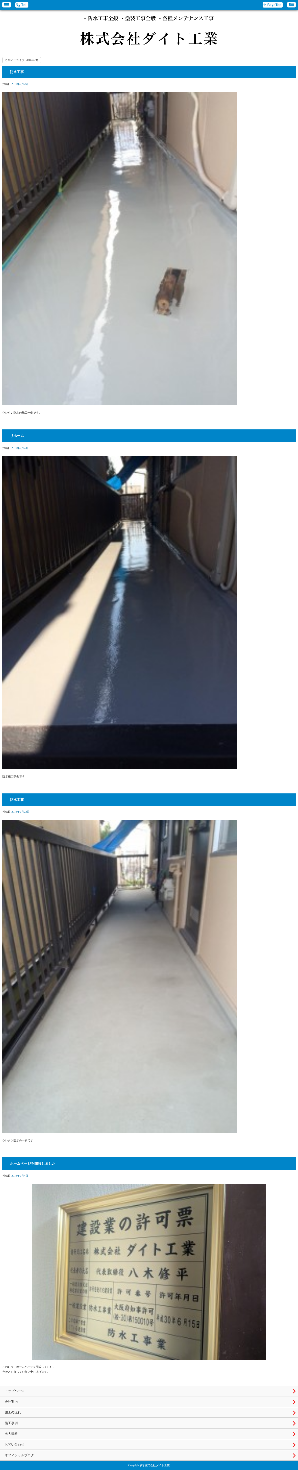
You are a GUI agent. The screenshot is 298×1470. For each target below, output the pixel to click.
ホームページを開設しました (32, 1163)
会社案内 (11, 1401)
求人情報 (11, 1434)
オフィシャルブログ (19, 1455)
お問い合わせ (14, 1444)
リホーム (17, 436)
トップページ (14, 1391)
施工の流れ (13, 1412)
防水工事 (17, 72)
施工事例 (11, 1423)
